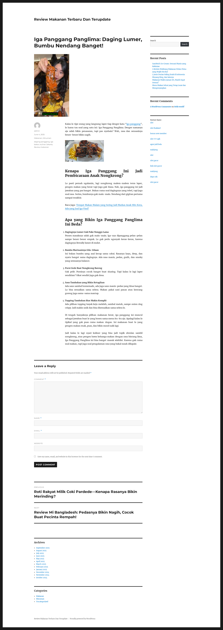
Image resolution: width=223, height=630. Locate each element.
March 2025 (41, 564)
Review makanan (41, 147)
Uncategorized (42, 602)
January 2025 (41, 569)
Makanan (38, 138)
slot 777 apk (155, 139)
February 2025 (42, 567)
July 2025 (40, 553)
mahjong (154, 150)
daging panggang (42, 142)
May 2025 (40, 559)
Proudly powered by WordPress (82, 619)
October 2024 (41, 578)
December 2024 (42, 572)
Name (38, 418)
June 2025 (40, 556)
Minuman (47, 138)
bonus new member (158, 133)
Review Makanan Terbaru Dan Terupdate (72, 19)
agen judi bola (156, 144)
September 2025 (43, 548)
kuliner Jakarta (46, 144)
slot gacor (154, 160)
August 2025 (41, 550)
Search (153, 41)
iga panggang (133, 124)
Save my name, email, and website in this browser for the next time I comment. (70, 457)
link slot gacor (156, 166)
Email (38, 431)
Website (38, 443)
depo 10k (153, 177)
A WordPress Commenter (160, 107)
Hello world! (179, 107)
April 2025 (40, 561)
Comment (40, 379)
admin (37, 131)
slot (151, 123)
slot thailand (155, 128)
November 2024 (42, 575)
